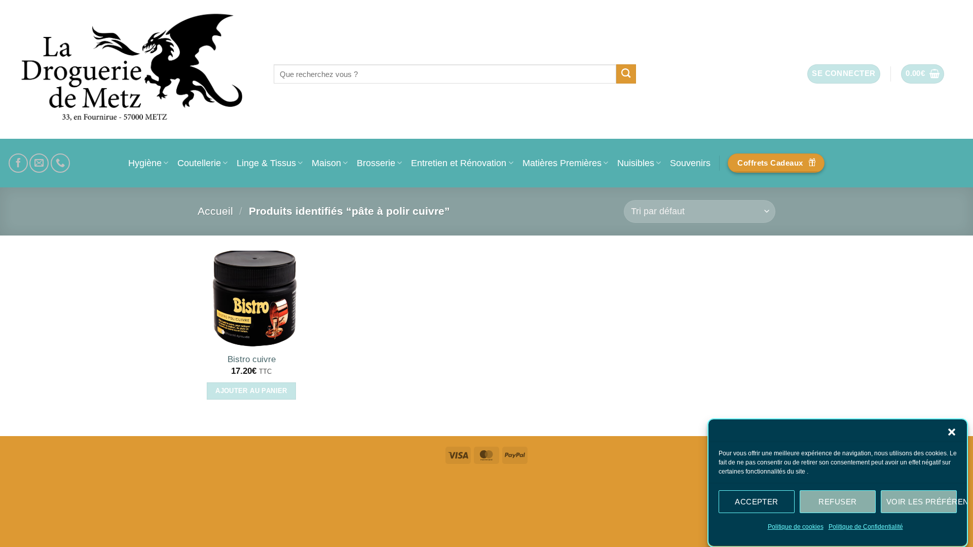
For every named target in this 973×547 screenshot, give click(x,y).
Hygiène (145, 163)
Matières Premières (562, 163)
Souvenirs (690, 163)
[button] (952, 432)
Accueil (215, 211)
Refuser (837, 501)
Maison (326, 163)
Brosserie (376, 163)
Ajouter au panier (251, 391)
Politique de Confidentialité (866, 526)
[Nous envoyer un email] (39, 163)
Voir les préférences (921, 501)
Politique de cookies (796, 526)
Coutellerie (199, 163)
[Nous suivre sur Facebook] (18, 163)
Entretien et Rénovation (458, 163)
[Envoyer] (626, 74)
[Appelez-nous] (60, 163)
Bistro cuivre (252, 359)
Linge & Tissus (266, 163)
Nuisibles (635, 163)
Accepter (756, 501)
